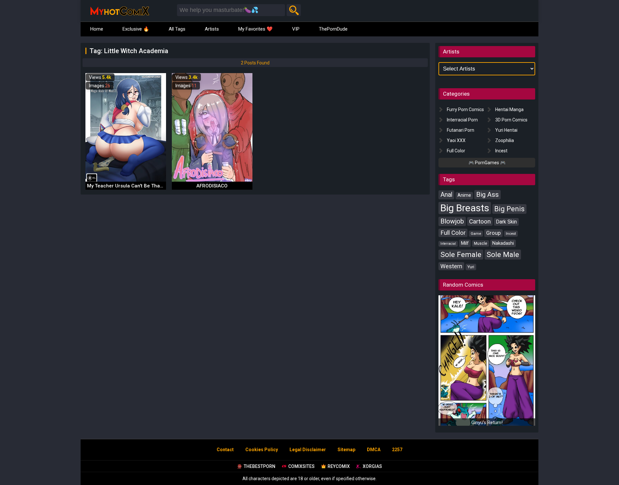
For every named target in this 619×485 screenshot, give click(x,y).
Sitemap (346, 449)
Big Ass (487, 194)
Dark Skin (506, 222)
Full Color (456, 150)
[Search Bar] (294, 10)
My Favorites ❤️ (255, 29)
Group (493, 233)
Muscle (480, 243)
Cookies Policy (261, 449)
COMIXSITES (301, 466)
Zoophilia (504, 140)
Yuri (470, 266)
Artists (212, 29)
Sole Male (502, 254)
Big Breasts (464, 208)
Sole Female (460, 254)
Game (476, 233)
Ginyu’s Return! (487, 422)
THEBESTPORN (259, 466)
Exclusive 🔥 (136, 29)
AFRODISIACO (212, 186)
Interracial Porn (462, 119)
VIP (296, 29)
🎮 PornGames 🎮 (487, 162)
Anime (464, 195)
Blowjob (452, 221)
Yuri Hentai (506, 130)
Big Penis (509, 209)
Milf (465, 243)
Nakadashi (503, 243)
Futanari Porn (460, 130)
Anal (446, 194)
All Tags (177, 29)
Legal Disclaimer (308, 449)
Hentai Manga (509, 109)
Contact (225, 449)
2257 (397, 449)
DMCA (373, 449)
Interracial (448, 243)
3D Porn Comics (511, 119)
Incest (501, 150)
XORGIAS (372, 466)
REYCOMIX (339, 466)
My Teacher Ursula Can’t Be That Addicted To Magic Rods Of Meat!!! (164, 186)
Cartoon (480, 221)
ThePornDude (333, 29)
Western (451, 266)
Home (96, 29)
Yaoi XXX (456, 140)
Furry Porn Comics (465, 109)
